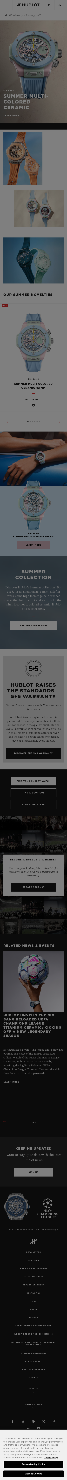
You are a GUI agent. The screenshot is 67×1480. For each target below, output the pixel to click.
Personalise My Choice (33, 1464)
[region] (33, 1454)
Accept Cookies (33, 1474)
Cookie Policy (51, 1458)
